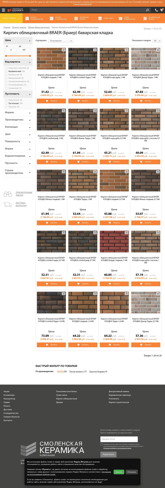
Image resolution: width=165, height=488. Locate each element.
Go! (147, 10)
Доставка (8, 410)
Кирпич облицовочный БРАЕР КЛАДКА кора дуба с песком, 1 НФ (145, 260)
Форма (9, 148)
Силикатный (15, 88)
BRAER (60, 372)
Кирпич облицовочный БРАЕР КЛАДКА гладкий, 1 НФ (51, 76)
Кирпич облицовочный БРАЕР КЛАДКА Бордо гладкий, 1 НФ (114, 259)
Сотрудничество (11, 413)
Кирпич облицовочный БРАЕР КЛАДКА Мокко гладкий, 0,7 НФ (146, 198)
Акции (6, 392)
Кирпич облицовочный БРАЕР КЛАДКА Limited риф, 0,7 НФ (82, 259)
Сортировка (41, 41)
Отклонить (131, 472)
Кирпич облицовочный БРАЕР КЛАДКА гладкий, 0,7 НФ (114, 198)
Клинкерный (15, 75)
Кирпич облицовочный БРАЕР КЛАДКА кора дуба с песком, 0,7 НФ (145, 138)
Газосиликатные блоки (66, 392)
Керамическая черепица (120, 395)
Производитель (14, 120)
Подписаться (108, 455)
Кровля (59, 402)
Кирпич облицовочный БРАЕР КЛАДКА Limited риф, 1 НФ (51, 137)
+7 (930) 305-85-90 (156, 10)
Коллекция (11, 127)
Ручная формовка (17, 85)
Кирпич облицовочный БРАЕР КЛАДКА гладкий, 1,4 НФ (82, 320)
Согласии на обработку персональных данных (117, 448)
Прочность (11, 163)
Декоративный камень (119, 392)
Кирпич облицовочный (66, 399)
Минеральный (16, 78)
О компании (9, 395)
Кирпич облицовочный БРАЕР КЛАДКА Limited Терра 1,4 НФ (51, 320)
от (7, 46)
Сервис (7, 402)
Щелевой (14, 107)
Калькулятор (9, 399)
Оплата (7, 406)
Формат (9, 112)
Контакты (8, 421)
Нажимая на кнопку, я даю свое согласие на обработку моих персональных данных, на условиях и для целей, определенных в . (123, 446)
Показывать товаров (141, 41)
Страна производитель (14, 171)
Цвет (8, 134)
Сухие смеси (61, 395)
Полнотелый (15, 100)
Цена (8, 40)
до (20, 46)
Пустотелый (16, 103)
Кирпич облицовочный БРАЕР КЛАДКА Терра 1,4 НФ (114, 320)
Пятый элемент (76, 372)
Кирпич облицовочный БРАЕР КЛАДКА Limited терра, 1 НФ (82, 76)
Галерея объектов (12, 417)
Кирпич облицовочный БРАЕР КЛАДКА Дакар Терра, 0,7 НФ (145, 320)
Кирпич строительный (119, 402)
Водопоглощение (15, 156)
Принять (118, 472)
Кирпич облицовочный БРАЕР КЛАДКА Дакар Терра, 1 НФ (145, 76)
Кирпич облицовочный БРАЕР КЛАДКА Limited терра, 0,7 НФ (51, 259)
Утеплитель (114, 399)
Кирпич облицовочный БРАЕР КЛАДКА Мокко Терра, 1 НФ (82, 137)
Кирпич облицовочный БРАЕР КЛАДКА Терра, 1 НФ (82, 198)
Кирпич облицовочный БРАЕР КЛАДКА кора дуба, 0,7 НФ (114, 137)
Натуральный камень (19, 82)
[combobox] (60, 41)
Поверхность (12, 141)
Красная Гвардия (97, 372)
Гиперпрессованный (19, 68)
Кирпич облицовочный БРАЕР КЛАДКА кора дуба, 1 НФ (114, 76)
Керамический (17, 71)
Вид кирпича (12, 62)
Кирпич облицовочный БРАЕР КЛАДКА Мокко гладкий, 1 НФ (51, 198)
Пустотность (12, 94)
